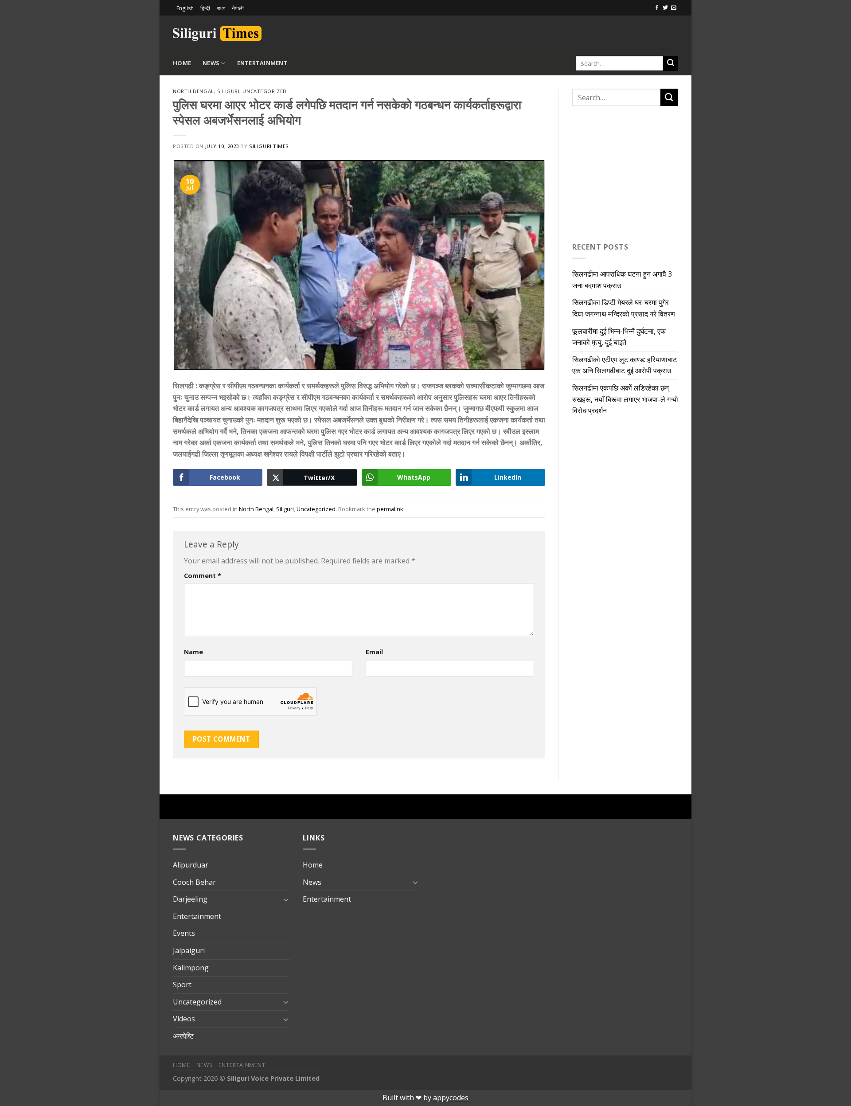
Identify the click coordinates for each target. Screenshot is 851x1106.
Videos (184, 1019)
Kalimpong (191, 968)
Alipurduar (190, 865)
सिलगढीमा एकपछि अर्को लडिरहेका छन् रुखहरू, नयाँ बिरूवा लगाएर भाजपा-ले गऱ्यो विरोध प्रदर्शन (625, 399)
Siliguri (228, 91)
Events (184, 933)
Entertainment (262, 63)
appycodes (450, 1097)
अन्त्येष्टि (183, 1036)
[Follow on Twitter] (665, 8)
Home (182, 63)
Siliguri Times (269, 146)
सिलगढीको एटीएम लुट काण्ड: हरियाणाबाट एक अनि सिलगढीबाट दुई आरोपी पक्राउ (624, 365)
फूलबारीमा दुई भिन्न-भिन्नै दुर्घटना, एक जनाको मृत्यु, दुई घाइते (619, 337)
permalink (390, 509)
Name (193, 652)
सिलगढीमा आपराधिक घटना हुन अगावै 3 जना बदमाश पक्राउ (622, 279)
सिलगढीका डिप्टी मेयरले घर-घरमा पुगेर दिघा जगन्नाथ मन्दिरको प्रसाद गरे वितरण (623, 308)
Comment (202, 575)
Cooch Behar (194, 882)
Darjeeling (190, 899)
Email (374, 652)
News (211, 63)
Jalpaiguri (189, 950)
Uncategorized (264, 91)
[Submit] (670, 63)
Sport (182, 984)
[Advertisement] (574, 32)
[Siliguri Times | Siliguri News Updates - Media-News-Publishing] (217, 33)
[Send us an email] (673, 8)
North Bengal (193, 91)
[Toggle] (285, 899)
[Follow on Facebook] (657, 8)
